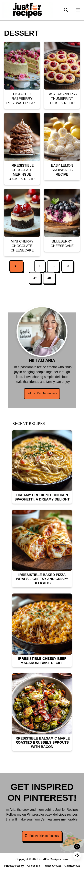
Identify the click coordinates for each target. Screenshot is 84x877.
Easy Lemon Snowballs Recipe (62, 170)
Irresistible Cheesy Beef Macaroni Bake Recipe (42, 661)
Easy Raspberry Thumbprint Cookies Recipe (62, 98)
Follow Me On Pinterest (42, 393)
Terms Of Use (52, 865)
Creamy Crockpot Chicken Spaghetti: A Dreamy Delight (42, 497)
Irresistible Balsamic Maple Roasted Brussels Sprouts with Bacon (42, 742)
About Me (33, 865)
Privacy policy (14, 865)
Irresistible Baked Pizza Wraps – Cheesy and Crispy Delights (42, 579)
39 (34, 278)
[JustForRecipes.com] (27, 10)
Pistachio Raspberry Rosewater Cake (22, 98)
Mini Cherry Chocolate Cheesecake (22, 245)
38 (67, 266)
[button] (66, 10)
